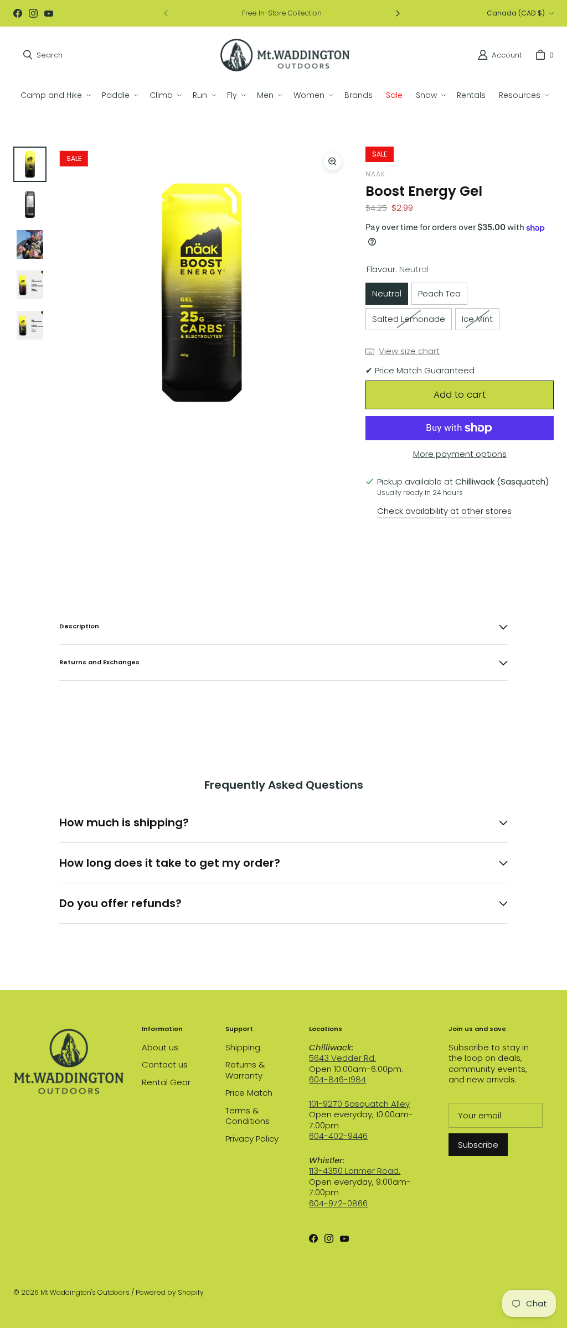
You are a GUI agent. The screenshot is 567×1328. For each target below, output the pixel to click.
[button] (54, 95)
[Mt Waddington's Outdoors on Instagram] (33, 13)
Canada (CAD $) (516, 13)
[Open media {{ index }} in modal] (201, 292)
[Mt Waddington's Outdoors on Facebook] (17, 13)
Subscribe (478, 1144)
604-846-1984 (337, 1079)
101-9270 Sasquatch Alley (359, 1104)
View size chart (409, 351)
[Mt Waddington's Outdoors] (285, 55)
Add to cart (460, 394)
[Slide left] (166, 13)
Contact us (165, 1064)
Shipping (242, 1047)
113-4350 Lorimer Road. (354, 1170)
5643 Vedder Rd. (342, 1058)
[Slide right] (397, 13)
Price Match (248, 1092)
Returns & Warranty (245, 1070)
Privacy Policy (252, 1138)
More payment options (460, 454)
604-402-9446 (338, 1136)
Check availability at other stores (444, 511)
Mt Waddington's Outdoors (85, 1292)
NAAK (375, 174)
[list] (201, 293)
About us (160, 1047)
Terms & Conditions (247, 1116)
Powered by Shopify (170, 1292)
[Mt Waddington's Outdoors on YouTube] (48, 13)
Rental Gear (166, 1082)
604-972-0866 (338, 1203)
